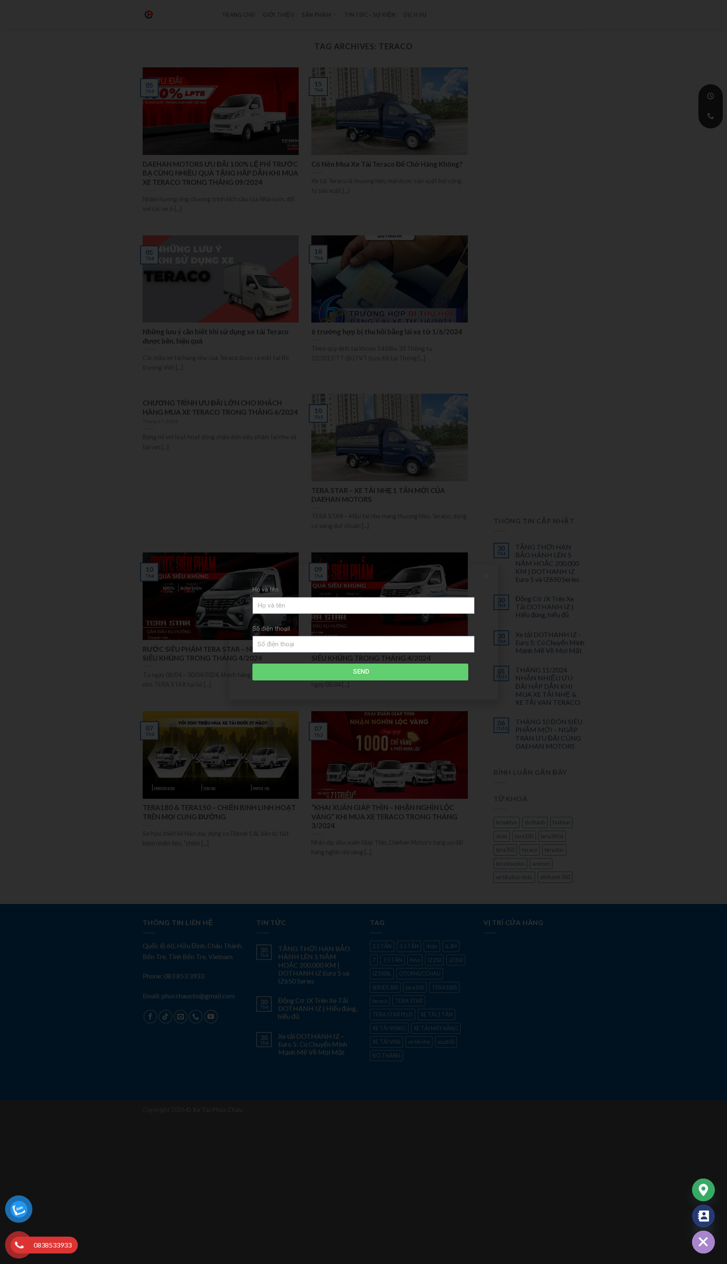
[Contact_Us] (703, 1216)
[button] (486, 576)
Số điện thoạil (271, 628)
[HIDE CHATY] (703, 1242)
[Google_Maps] (703, 1190)
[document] (363, 632)
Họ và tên (265, 589)
